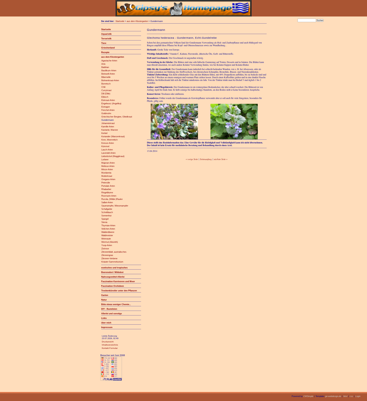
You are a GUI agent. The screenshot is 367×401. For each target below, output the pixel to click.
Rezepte (105, 52)
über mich (106, 322)
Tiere (103, 43)
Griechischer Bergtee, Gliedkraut (116, 116)
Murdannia (106, 172)
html (345, 396)
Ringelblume (107, 192)
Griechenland (108, 47)
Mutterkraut (106, 176)
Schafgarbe (106, 209)
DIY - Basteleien (109, 309)
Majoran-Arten (108, 163)
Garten (104, 295)
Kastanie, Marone (109, 130)
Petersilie (105, 182)
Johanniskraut (108, 123)
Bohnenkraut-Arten (110, 80)
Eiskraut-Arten (108, 100)
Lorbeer (105, 159)
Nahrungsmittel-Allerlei (112, 277)
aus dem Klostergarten (137, 21)
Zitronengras (107, 255)
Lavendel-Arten (108, 153)
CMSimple (308, 396)
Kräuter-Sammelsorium (112, 261)
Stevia (104, 222)
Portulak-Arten (108, 186)
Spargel (105, 219)
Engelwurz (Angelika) (111, 103)
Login (357, 396)
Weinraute (106, 238)
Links (104, 318)
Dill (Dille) (105, 93)
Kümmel (105, 146)
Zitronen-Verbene (109, 258)
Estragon (105, 107)
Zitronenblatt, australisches (113, 252)
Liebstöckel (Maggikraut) (112, 156)
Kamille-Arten (107, 126)
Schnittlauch (107, 212)
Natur (104, 299)
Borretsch (106, 83)
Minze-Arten (107, 169)
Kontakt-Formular (110, 348)
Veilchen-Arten (108, 229)
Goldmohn (106, 113)
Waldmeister (107, 235)
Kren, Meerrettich (109, 139)
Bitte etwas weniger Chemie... (116, 304)
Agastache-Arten (109, 60)
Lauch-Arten (107, 149)
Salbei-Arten (107, 202)
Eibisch (104, 97)
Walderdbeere (107, 232)
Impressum (106, 327)
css (351, 396)
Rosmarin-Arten (108, 196)
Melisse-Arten (107, 166)
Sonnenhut (106, 215)
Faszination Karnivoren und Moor (118, 281)
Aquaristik (106, 34)
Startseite (119, 21)
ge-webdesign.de (333, 396)
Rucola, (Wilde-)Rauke (112, 199)
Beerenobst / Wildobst (112, 272)
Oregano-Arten (108, 179)
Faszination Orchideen (112, 286)
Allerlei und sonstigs (111, 313)
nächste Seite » (220, 159)
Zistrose (105, 248)
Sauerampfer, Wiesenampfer (114, 205)
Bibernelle (106, 77)
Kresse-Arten (107, 143)
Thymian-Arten (108, 225)
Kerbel (104, 133)
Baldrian (105, 67)
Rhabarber (106, 189)
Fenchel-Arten (108, 110)
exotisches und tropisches (114, 267)
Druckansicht (108, 341)
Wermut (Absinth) (109, 242)
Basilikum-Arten (108, 70)
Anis (103, 64)
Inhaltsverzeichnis (110, 345)
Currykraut (106, 90)
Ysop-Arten (106, 245)
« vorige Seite (192, 159)
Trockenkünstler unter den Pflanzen (119, 290)
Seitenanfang (206, 159)
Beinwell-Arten (108, 74)
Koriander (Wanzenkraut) (113, 136)
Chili (103, 87)
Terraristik (106, 38)
